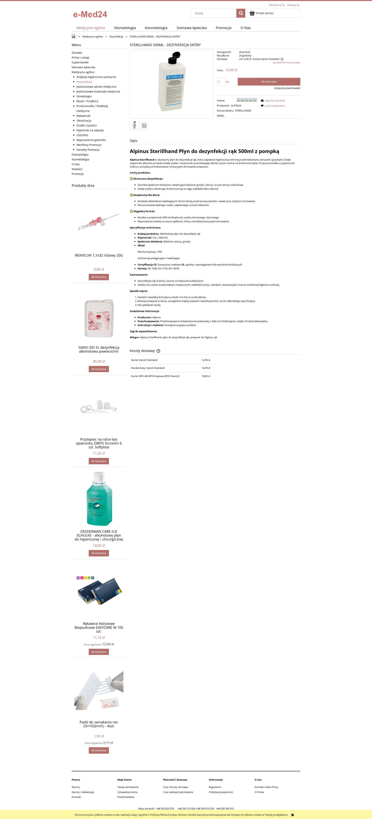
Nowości (77, 169)
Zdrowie (77, 52)
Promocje (78, 174)
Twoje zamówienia (128, 787)
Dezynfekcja (84, 82)
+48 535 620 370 (165, 808)
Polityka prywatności (221, 792)
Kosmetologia (80, 159)
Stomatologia (80, 154)
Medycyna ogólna (83, 72)
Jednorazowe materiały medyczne (98, 91)
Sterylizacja (84, 120)
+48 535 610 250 (205, 808)
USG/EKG (82, 135)
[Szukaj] (240, 13)
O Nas (76, 164)
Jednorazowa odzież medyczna (96, 86)
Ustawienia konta (127, 792)
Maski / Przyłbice (87, 101)
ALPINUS (236, 105)
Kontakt (76, 797)
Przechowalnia (125, 797)
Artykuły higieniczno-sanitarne (96, 77)
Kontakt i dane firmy (266, 787)
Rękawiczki (83, 116)
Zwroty (76, 787)
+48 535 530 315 (225, 808)
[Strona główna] (91, 13)
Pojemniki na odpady (90, 130)
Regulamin (215, 787)
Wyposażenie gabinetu (91, 140)
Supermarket (80, 62)
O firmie (259, 792)
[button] (272, 100)
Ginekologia (84, 96)
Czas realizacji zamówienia (178, 792)
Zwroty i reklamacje (83, 792)
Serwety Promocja (88, 149)
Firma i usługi (80, 57)
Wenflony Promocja (89, 145)
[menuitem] (90, 27)
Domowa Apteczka (83, 67)
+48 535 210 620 (186, 808)
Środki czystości (87, 125)
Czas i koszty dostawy (175, 787)
